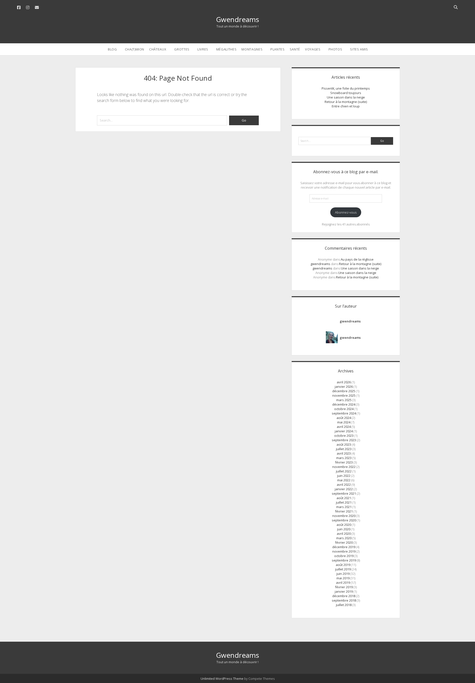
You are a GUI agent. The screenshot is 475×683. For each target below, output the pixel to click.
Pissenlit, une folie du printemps (346, 88)
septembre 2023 (344, 440)
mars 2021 (344, 507)
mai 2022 (343, 480)
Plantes (277, 49)
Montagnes (251, 49)
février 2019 (344, 587)
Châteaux (157, 49)
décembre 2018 (343, 596)
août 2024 (343, 417)
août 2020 (343, 524)
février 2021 (344, 511)
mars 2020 (344, 538)
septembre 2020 (344, 520)
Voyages (313, 49)
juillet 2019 (343, 569)
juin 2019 (343, 573)
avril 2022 (344, 484)
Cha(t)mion (134, 49)
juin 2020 (343, 529)
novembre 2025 (344, 395)
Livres (202, 49)
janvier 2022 (344, 489)
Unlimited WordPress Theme (222, 678)
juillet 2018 (344, 605)
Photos (335, 49)
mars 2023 (344, 458)
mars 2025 (344, 400)
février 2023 (344, 462)
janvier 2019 (344, 591)
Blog (112, 49)
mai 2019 (343, 578)
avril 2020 (344, 533)
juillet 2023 (344, 449)
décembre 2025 (343, 391)
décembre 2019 (343, 547)
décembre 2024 (343, 404)
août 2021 (343, 498)
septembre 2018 (344, 600)
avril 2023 (344, 453)
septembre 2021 (344, 493)
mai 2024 (343, 422)
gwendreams (320, 264)
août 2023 (343, 444)
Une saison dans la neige (346, 97)
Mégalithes (226, 49)
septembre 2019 (344, 560)
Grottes (182, 49)
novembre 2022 (344, 466)
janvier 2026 (344, 386)
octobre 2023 (344, 435)
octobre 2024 (344, 409)
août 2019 (343, 564)
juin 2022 (343, 475)
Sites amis (359, 49)
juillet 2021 (344, 502)
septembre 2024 (344, 413)
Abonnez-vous (345, 212)
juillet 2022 (344, 471)
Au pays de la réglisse (357, 259)
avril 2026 (344, 382)
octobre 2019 (344, 556)
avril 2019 (343, 582)
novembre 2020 (344, 515)
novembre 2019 (344, 551)
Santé (295, 49)
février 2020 (344, 542)
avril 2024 (344, 426)
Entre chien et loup (346, 106)
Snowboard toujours (345, 93)
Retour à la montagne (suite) (346, 101)
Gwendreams (237, 19)
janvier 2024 (344, 431)
